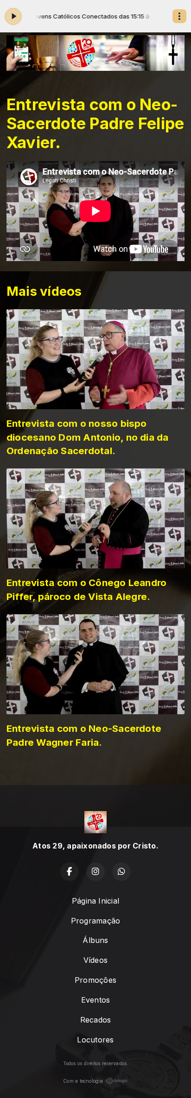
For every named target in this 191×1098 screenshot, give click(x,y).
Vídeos (95, 960)
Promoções (95, 980)
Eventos (95, 999)
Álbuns (95, 940)
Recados (95, 1019)
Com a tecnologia (83, 1081)
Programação (96, 920)
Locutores (95, 1039)
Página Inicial (95, 900)
